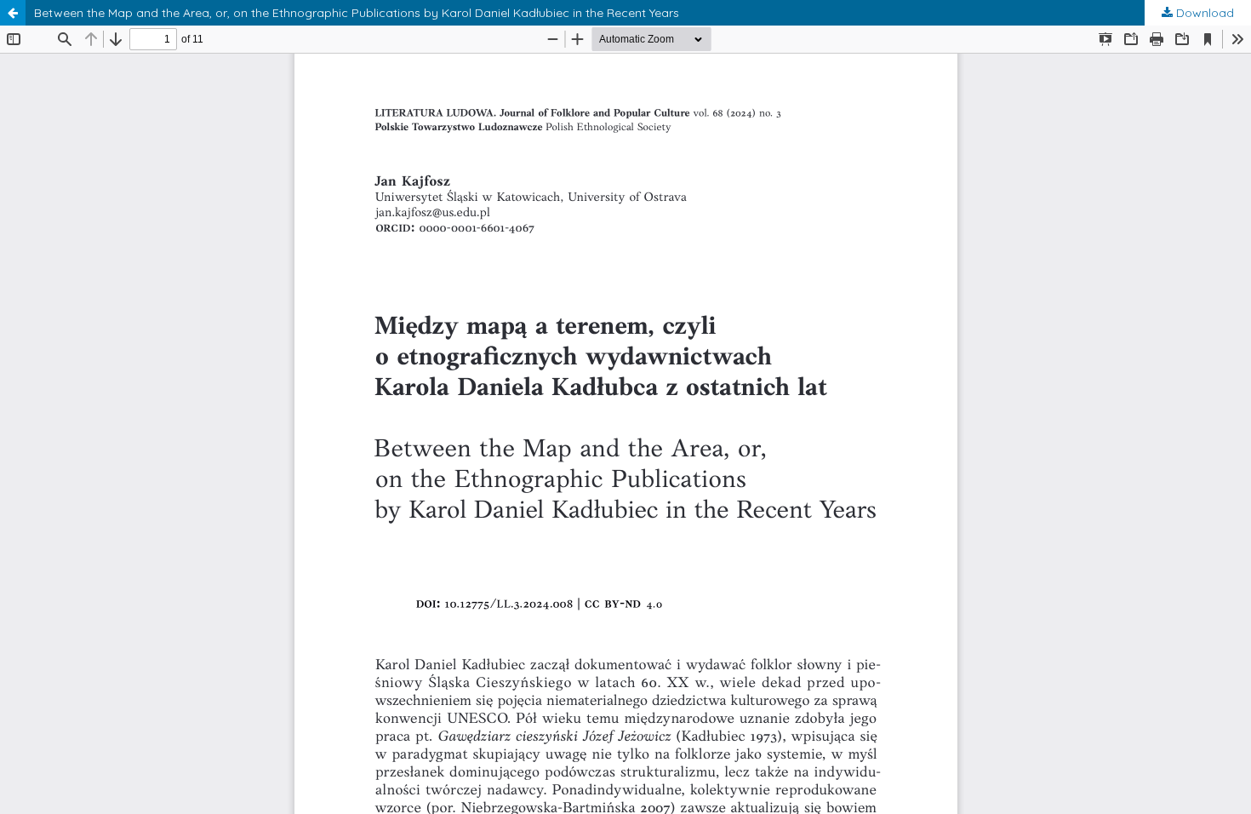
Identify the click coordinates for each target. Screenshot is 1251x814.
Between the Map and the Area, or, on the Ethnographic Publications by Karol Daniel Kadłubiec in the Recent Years (356, 12)
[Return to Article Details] (13, 13)
